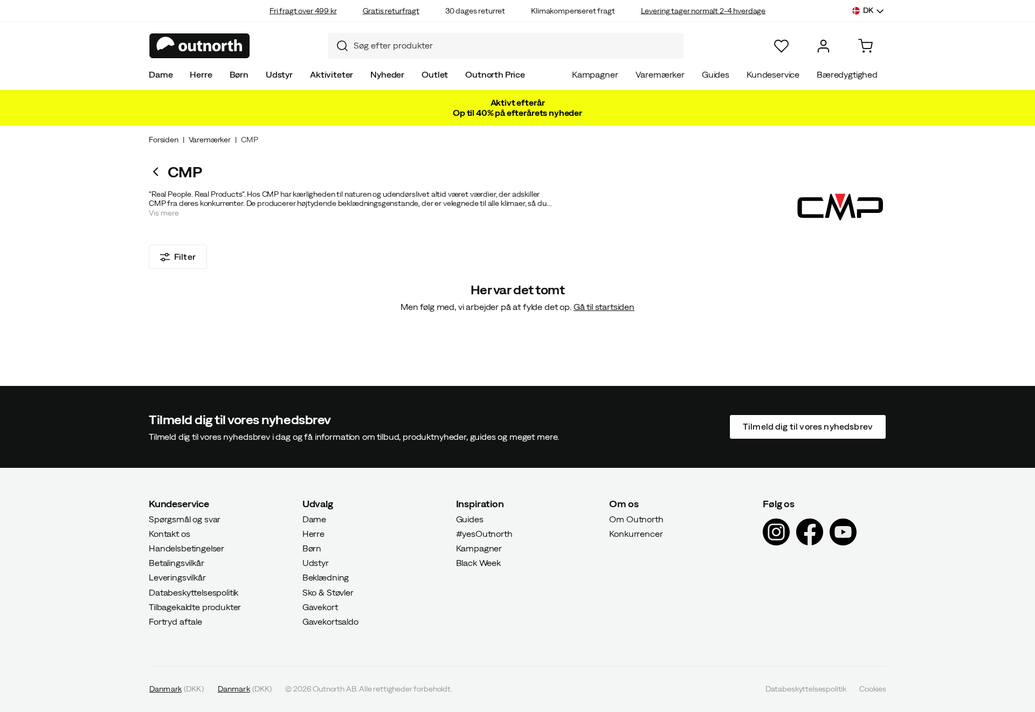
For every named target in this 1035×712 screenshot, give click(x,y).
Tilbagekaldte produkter (195, 606)
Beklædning (325, 577)
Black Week (478, 563)
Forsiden (163, 139)
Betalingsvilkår (176, 563)
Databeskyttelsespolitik (193, 592)
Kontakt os (169, 533)
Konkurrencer (636, 533)
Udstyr (279, 74)
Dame (160, 74)
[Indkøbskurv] (865, 46)
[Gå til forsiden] (200, 45)
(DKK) (176, 689)
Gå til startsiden (604, 307)
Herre (201, 74)
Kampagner (595, 74)
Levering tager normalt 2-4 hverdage (703, 10)
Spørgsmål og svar (184, 518)
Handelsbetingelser (186, 548)
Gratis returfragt (391, 10)
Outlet (435, 74)
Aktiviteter (331, 74)
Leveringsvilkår (177, 577)
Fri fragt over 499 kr (303, 10)
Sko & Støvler (328, 592)
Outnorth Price (495, 74)
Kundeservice (773, 74)
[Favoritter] (781, 46)
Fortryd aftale (175, 621)
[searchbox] (516, 45)
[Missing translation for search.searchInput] (338, 46)
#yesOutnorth (484, 533)
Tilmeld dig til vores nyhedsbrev (808, 426)
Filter (185, 256)
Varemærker (660, 74)
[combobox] (506, 46)
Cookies (872, 689)
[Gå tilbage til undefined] (158, 171)
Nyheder (387, 74)
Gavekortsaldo (330, 621)
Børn (239, 74)
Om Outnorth (636, 518)
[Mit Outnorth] (823, 46)
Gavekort (320, 606)
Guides (715, 74)
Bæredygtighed (847, 74)
